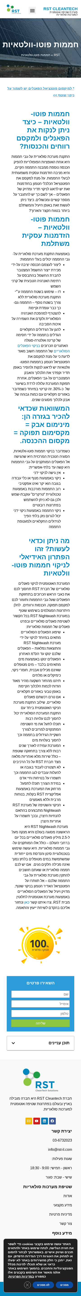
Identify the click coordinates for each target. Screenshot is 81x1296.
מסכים (64, 1285)
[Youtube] (36, 1121)
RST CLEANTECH (60, 9)
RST (57, 55)
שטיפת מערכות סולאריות (47, 1186)
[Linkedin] (44, 1121)
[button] (32, 10)
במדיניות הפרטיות (21, 1276)
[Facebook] (52, 1121)
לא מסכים (43, 1285)
